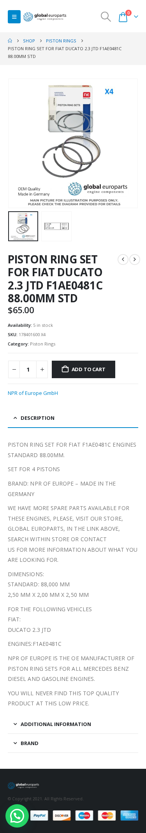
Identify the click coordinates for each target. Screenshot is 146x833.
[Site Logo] (44, 17)
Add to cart (89, 369)
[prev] (123, 259)
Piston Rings (42, 344)
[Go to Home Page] (10, 41)
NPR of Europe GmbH (33, 392)
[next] (134, 259)
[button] (14, 16)
